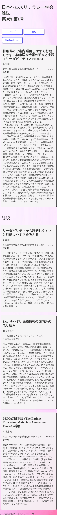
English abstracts (12, 40)
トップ (12, 31)
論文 (34, 31)
